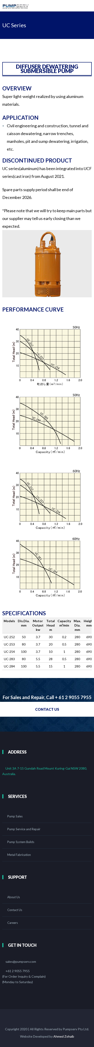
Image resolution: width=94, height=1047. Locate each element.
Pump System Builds (20, 842)
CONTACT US (47, 709)
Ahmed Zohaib (63, 1036)
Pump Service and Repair (23, 829)
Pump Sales (15, 816)
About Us (13, 897)
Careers (12, 923)
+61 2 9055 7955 (17, 971)
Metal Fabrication (19, 855)
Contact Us (14, 910)
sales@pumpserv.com (20, 961)
